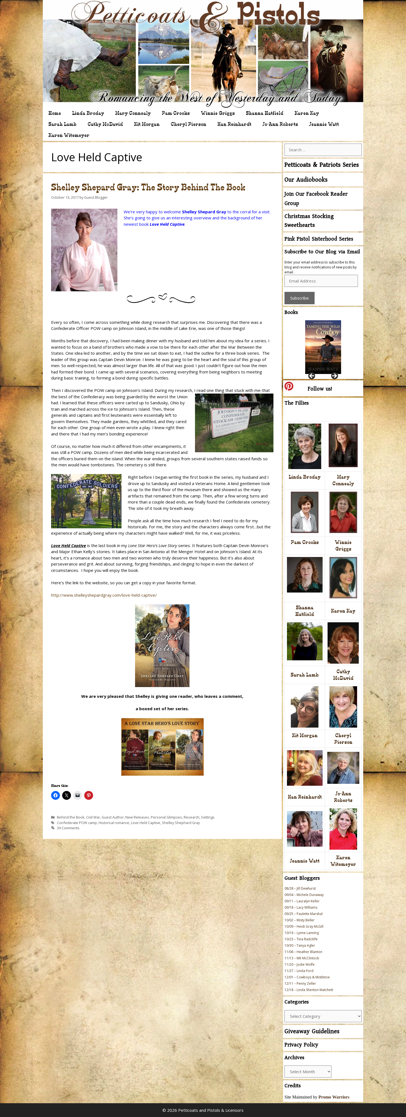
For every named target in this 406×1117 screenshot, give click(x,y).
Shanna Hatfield (264, 113)
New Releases (137, 817)
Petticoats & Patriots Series (321, 165)
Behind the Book (71, 817)
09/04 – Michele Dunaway (304, 894)
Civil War (93, 817)
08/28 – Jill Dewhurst (300, 888)
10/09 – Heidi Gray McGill (303, 926)
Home (54, 113)
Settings (208, 817)
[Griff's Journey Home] (323, 347)
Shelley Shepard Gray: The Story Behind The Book (148, 187)
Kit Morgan (147, 124)
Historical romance (114, 822)
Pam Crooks (176, 113)
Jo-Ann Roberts (280, 124)
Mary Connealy (133, 113)
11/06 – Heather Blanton (303, 951)
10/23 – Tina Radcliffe (301, 939)
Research (191, 817)
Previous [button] (312, 376)
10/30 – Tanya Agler (299, 945)
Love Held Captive (145, 822)
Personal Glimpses (166, 817)
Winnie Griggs (218, 113)
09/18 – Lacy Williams (300, 907)
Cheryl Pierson (188, 124)
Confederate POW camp (77, 822)
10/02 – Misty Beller (299, 920)
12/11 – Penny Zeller (300, 983)
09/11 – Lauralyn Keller (302, 901)
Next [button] (334, 376)
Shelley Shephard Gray (181, 822)
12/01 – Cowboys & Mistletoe (307, 977)
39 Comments (68, 827)
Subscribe (299, 298)
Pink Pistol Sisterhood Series (318, 239)
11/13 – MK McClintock (301, 958)
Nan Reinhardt (234, 124)
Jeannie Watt (324, 124)
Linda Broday (88, 113)
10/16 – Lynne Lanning (301, 932)
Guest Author (113, 817)
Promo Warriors (333, 1097)
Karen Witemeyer (68, 135)
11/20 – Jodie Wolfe (299, 964)
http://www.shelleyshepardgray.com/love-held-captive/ (104, 595)
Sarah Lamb (62, 124)
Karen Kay (306, 113)
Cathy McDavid (105, 124)
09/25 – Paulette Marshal (303, 913)
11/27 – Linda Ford (298, 970)
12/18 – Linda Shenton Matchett (308, 989)
